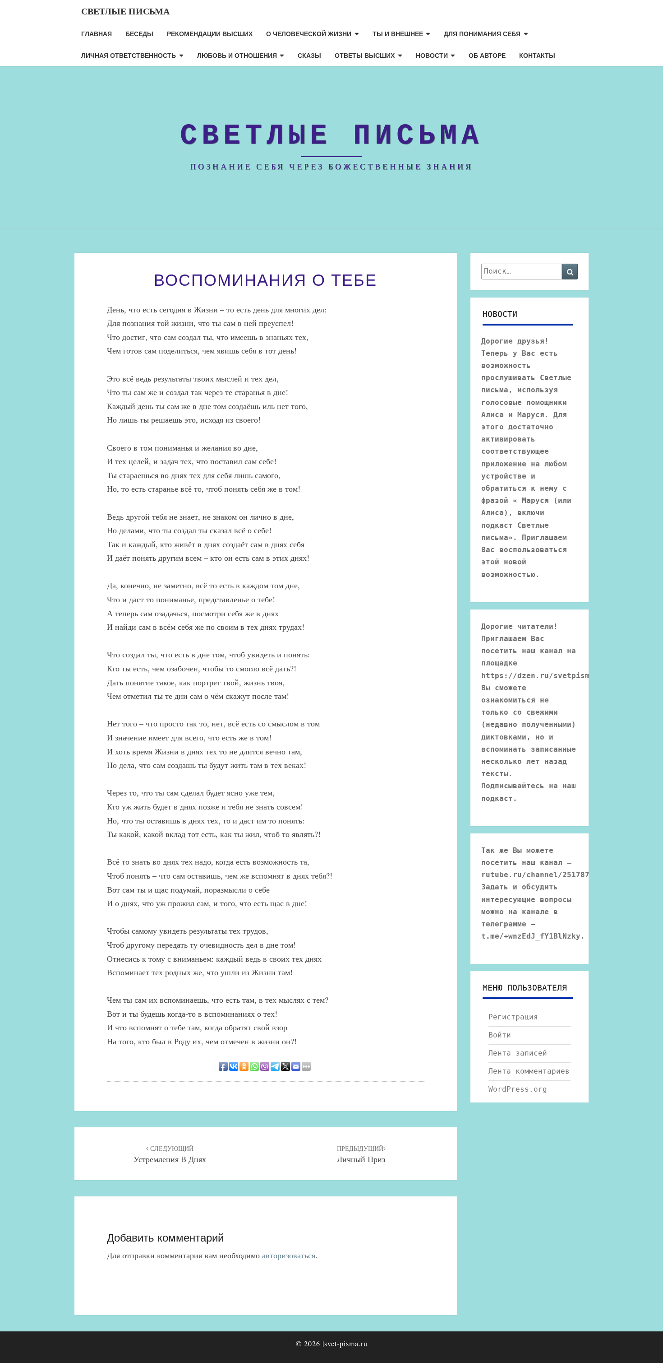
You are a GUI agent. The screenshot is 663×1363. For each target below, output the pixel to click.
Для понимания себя (482, 33)
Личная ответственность (128, 55)
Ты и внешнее (398, 33)
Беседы (139, 33)
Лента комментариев (529, 1071)
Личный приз (361, 1154)
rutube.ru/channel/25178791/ (542, 874)
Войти (499, 1035)
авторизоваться (288, 1255)
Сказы (309, 55)
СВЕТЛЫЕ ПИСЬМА (125, 11)
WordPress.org (517, 1089)
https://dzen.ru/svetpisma (537, 675)
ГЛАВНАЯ (96, 33)
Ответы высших (365, 55)
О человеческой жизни (308, 33)
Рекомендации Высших (210, 33)
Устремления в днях (170, 1154)
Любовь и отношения (237, 55)
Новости (432, 55)
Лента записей (517, 1053)
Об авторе (487, 55)
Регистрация (513, 1017)
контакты (537, 55)
